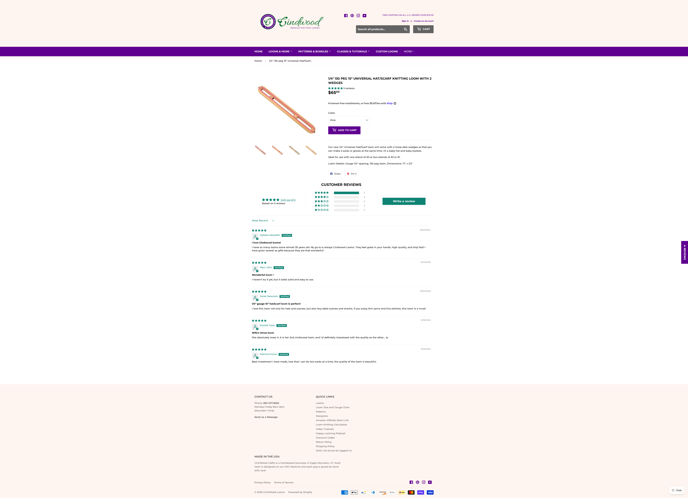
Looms (320, 403)
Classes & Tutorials (352, 51)
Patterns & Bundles (313, 51)
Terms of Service (283, 482)
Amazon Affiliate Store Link (332, 420)
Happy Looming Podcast (330, 433)
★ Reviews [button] (684, 252)
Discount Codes (325, 437)
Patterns (321, 411)
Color (331, 113)
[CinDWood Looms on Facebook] (346, 16)
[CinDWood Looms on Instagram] (358, 16)
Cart (426, 29)
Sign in (405, 21)
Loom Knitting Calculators (331, 424)
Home (258, 51)
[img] (259, 230)
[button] (335, 88)
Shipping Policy (325, 446)
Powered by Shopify (300, 492)
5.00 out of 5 (288, 199)
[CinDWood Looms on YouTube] (364, 16)
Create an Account (424, 21)
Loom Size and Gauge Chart (332, 407)
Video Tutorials (325, 429)
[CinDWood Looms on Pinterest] (352, 16)
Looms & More (279, 51)
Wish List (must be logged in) (334, 450)
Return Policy (324, 441)
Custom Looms (387, 51)
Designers (322, 415)
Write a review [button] (404, 201)
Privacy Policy (262, 482)
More (408, 51)
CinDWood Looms (274, 492)
